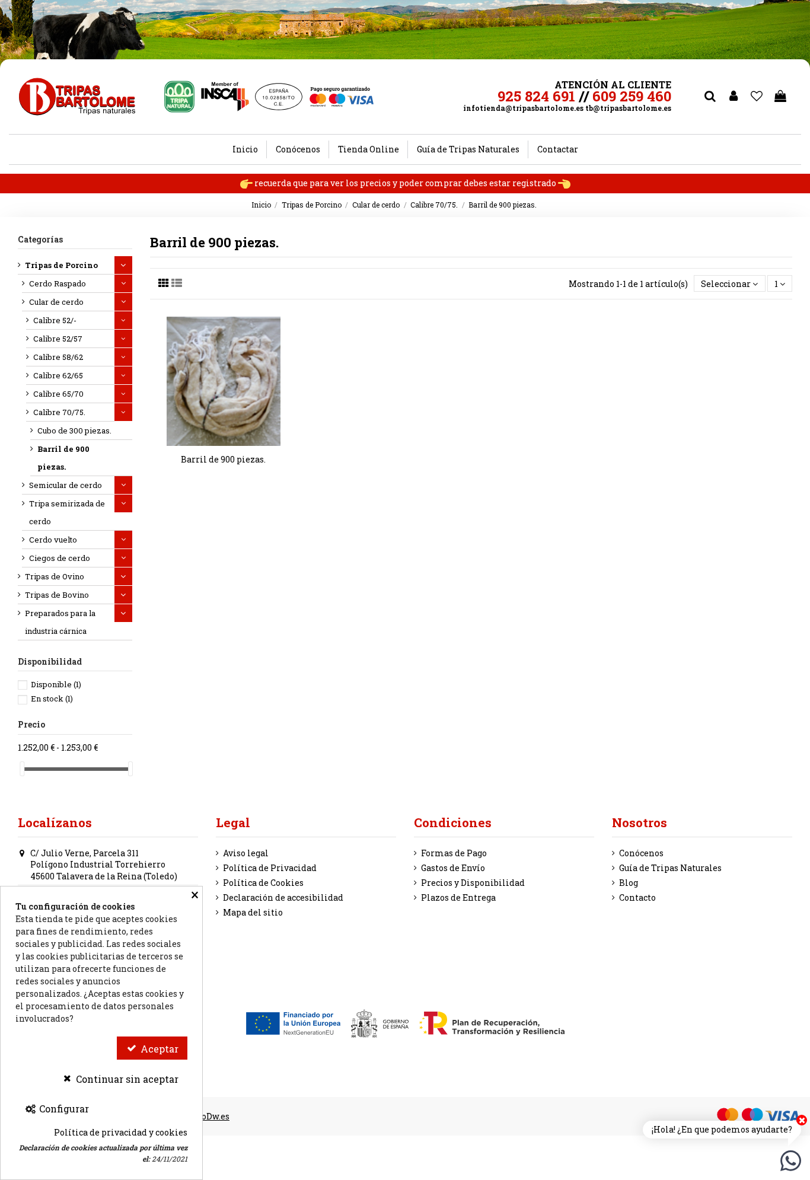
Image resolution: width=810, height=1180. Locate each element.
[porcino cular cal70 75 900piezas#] (232, 441)
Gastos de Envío (453, 867)
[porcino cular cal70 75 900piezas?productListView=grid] (163, 283)
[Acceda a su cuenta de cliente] (733, 96)
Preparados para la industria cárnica (60, 622)
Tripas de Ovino (54, 576)
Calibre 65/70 (58, 393)
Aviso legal (246, 853)
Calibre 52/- (54, 320)
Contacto (637, 897)
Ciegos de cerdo (59, 558)
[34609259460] (790, 1159)
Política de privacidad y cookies (120, 1132)
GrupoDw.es (205, 1116)
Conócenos (641, 853)
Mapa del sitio (253, 912)
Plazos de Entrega (458, 897)
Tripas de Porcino (61, 265)
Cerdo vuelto (53, 539)
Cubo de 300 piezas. (74, 430)
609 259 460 (631, 96)
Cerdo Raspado (57, 283)
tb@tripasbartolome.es (628, 108)
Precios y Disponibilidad (473, 882)
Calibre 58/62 (58, 357)
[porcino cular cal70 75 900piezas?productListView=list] (176, 283)
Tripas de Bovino (57, 594)
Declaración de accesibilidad (283, 897)
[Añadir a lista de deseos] (215, 441)
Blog (628, 882)
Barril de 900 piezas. (223, 459)
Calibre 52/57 (57, 338)
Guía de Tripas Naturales (670, 867)
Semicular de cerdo (65, 485)
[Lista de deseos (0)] (757, 96)
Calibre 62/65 (58, 375)
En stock (52, 698)
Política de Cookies (263, 882)
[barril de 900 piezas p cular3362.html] (223, 381)
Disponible (56, 684)
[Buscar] (709, 96)
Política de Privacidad (270, 867)
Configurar (63, 1108)
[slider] (22, 768)
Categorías (40, 239)
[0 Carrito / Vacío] (780, 96)
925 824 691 (536, 96)
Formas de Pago (454, 853)
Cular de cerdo (56, 301)
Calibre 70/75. (59, 412)
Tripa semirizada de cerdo (67, 512)
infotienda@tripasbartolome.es (523, 108)
